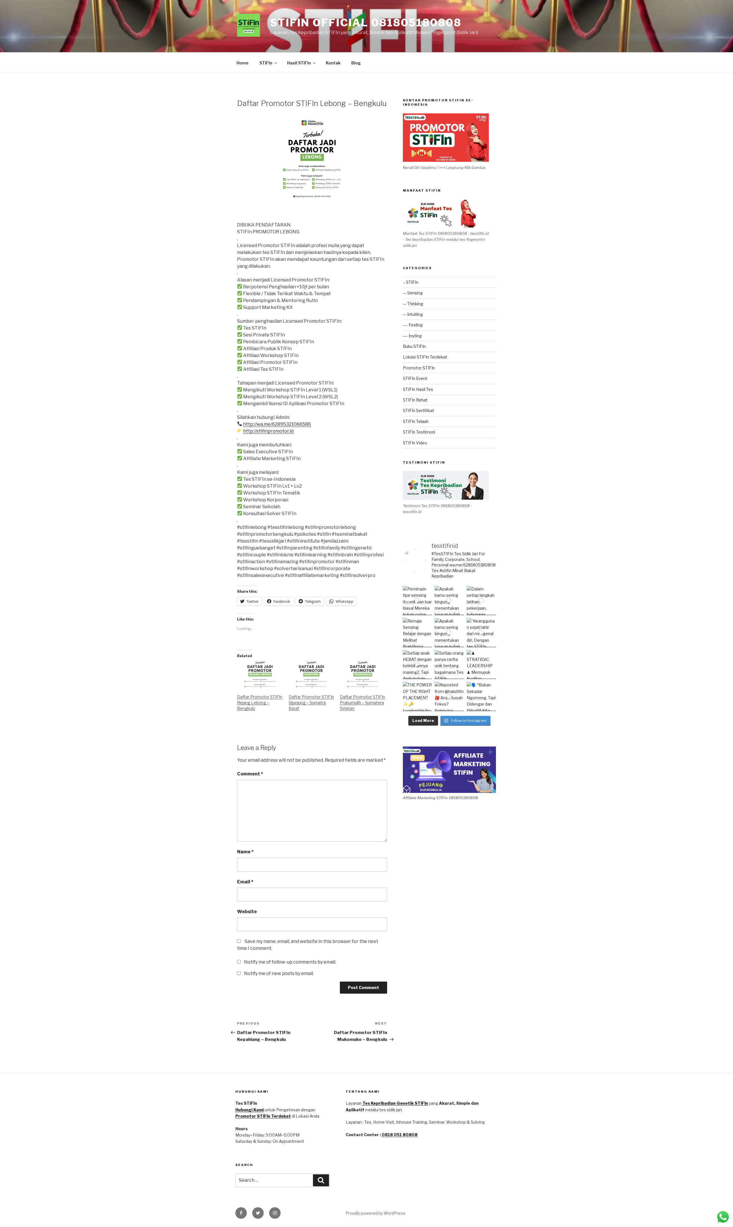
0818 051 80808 (399, 1134)
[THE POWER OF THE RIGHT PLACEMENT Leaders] (417, 696)
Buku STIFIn (414, 346)
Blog (356, 62)
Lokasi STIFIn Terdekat (425, 356)
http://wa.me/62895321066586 (277, 424)
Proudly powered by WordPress (375, 1213)
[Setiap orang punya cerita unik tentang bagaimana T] (449, 664)
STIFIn (265, 62)
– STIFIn (410, 282)
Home (243, 62)
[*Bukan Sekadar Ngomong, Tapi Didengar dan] (481, 696)
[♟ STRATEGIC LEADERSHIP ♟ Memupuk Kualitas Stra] (481, 664)
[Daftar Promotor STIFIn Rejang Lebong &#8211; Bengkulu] (260, 675)
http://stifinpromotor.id (268, 431)
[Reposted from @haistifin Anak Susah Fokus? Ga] (449, 696)
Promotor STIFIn (419, 367)
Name (245, 851)
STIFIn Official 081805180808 (366, 22)
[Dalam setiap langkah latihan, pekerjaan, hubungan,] (481, 600)
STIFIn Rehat (415, 399)
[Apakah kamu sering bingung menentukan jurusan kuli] (449, 600)
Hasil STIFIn (299, 62)
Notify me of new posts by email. (279, 973)
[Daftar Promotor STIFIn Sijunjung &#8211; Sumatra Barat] (311, 675)
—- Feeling (413, 324)
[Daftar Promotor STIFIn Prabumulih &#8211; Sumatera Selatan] (363, 675)
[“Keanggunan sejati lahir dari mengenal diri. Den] (481, 632)
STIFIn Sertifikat (418, 410)
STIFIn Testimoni (419, 432)
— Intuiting (413, 314)
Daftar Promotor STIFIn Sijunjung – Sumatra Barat (311, 702)
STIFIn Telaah (416, 421)
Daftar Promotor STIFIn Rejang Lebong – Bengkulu (259, 702)
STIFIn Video (415, 442)
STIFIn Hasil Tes (418, 389)
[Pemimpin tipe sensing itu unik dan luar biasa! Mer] (417, 600)
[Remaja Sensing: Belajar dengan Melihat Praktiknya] (417, 632)
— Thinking (413, 303)
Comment (250, 774)
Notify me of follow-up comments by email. (290, 962)
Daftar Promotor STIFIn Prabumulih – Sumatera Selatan (362, 702)
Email (245, 882)
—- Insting (412, 335)
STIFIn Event (415, 378)
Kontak (333, 62)
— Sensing (413, 292)
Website (247, 911)
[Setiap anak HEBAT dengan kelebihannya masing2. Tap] (417, 664)
